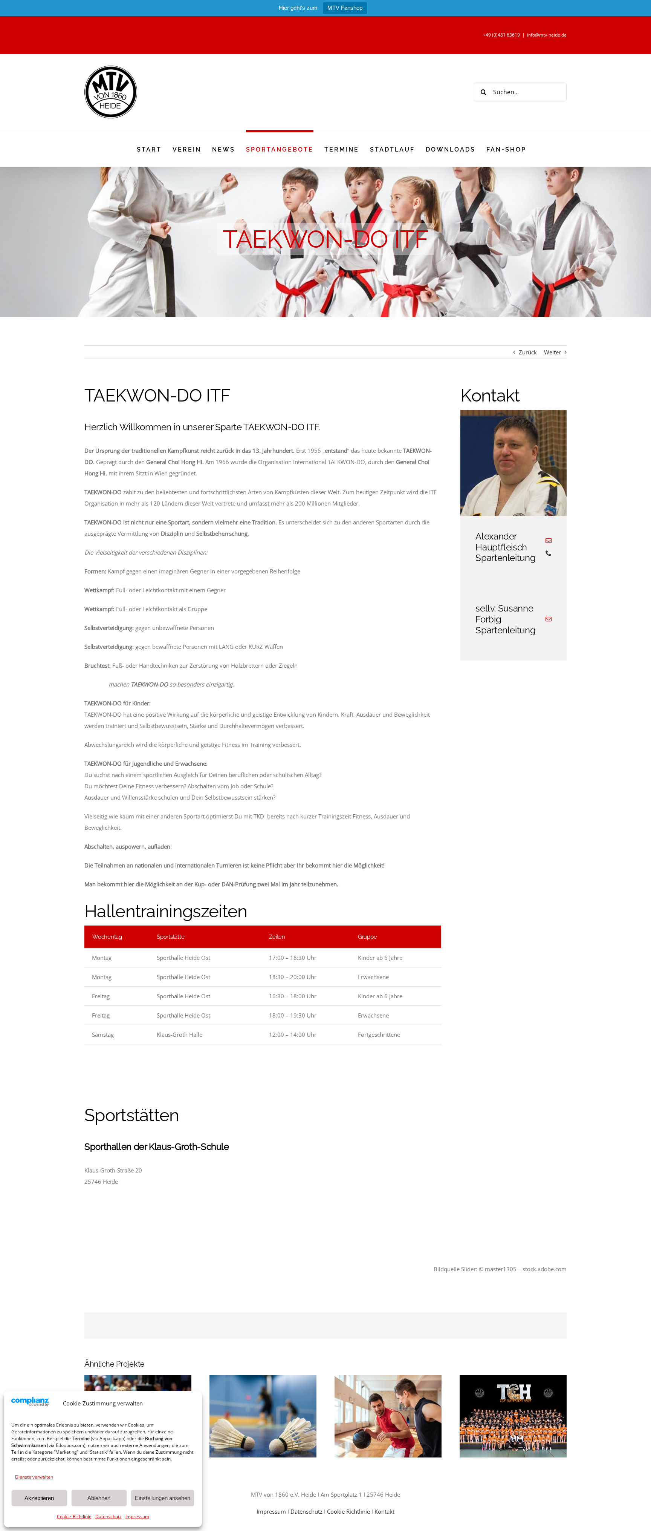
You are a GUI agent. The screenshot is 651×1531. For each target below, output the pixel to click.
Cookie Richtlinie (348, 1511)
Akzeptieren (39, 1498)
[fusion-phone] (549, 553)
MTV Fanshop (344, 8)
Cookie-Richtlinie (74, 1516)
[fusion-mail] (549, 541)
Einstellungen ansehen (162, 1498)
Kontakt (384, 1511)
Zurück (528, 352)
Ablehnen (98, 1498)
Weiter (552, 352)
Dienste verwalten (34, 1477)
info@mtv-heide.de (547, 35)
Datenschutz (108, 1516)
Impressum (137, 1516)
